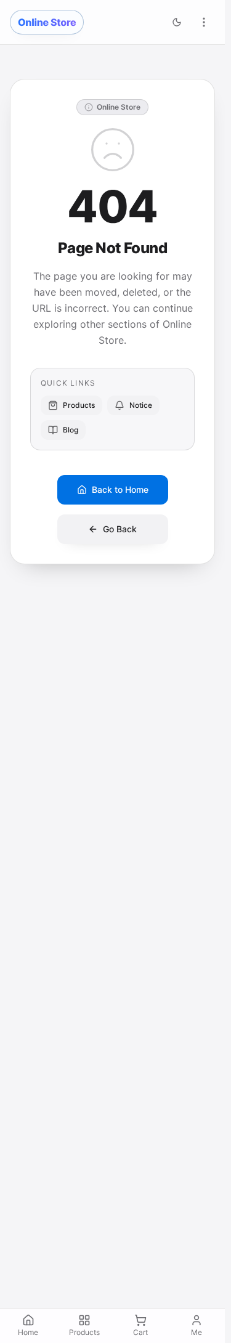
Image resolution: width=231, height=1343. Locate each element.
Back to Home (120, 489)
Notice (140, 405)
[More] (204, 22)
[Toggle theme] (177, 22)
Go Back (120, 529)
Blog (70, 429)
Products (79, 405)
